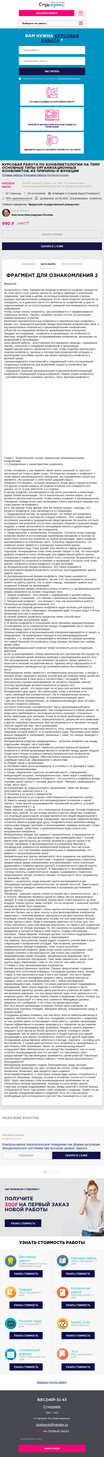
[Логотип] (52, 4)
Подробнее (26, 1155)
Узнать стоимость (23, 1223)
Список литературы (71, 264)
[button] (45, 1172)
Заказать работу (46, 13)
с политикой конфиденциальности (68, 78)
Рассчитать (52, 71)
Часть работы (48, 264)
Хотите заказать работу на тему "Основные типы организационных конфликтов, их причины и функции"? (57, 185)
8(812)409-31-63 (52, 1399)
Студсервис (52, 1406)
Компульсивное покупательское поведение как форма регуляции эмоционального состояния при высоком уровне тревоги (51, 1146)
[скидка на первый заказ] (80, 13)
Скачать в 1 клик (76, 1155)
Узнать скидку (52, 1448)
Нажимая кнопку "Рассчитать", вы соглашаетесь (51, 78)
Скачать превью (52, 234)
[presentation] (2, 710)
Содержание (28, 264)
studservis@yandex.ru (52, 1424)
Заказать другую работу (52, 1382)
